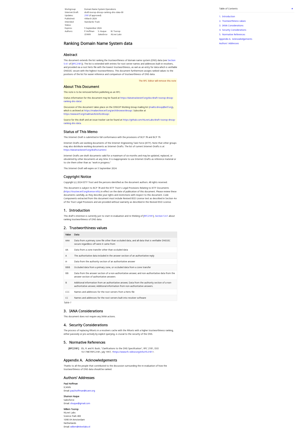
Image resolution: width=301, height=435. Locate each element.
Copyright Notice (77, 176)
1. (66, 210)
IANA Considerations (232, 25)
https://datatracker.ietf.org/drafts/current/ (85, 149)
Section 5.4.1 (161, 215)
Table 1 (67, 302)
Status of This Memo (81, 131)
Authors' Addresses (229, 43)
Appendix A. (74, 360)
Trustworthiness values (234, 20)
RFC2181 (77, 63)
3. (66, 310)
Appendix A (224, 38)
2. (66, 227)
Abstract (70, 54)
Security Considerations (234, 29)
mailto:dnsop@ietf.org (161, 107)
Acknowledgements (242, 38)
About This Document (81, 86)
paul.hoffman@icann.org (82, 390)
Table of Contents (228, 8)
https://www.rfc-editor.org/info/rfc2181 (133, 351)
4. (66, 324)
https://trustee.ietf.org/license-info (82, 191)
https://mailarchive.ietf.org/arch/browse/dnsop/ (108, 110)
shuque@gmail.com (80, 403)
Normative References (233, 34)
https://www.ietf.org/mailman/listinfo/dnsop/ (86, 113)
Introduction (228, 16)
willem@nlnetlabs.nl (80, 426)
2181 (86, 15)
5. (66, 342)
